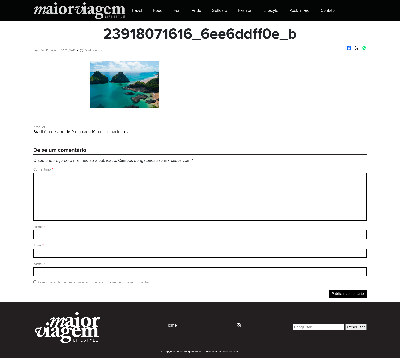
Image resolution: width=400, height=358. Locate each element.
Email (38, 245)
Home (171, 325)
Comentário (43, 169)
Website (39, 264)
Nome (39, 227)
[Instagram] (236, 325)
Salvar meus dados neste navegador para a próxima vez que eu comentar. (94, 282)
